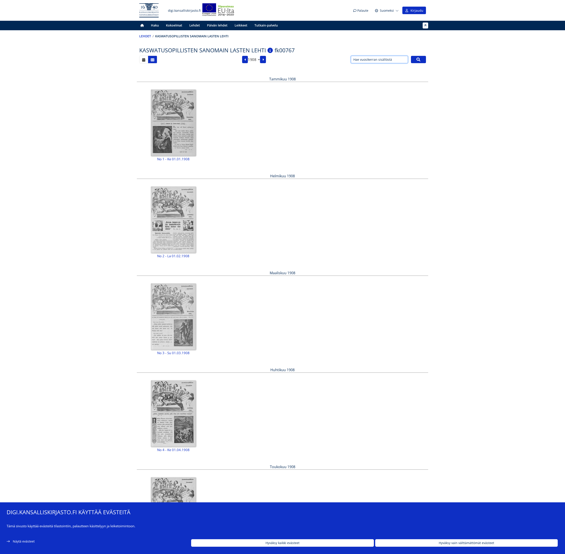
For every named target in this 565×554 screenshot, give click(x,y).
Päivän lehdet (217, 25)
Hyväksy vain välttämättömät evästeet (466, 543)
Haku (155, 25)
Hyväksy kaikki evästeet (282, 543)
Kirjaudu (416, 10)
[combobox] (254, 59)
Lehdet (194, 25)
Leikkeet (241, 25)
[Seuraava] (263, 59)
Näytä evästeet (24, 541)
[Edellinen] (245, 59)
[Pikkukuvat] (152, 59)
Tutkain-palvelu (266, 25)
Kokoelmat (174, 25)
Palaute (362, 10)
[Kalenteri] (143, 59)
